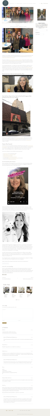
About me (16, 23)
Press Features (6, 263)
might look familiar (45, 26)
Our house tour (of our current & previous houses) (10, 156)
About (3, 263)
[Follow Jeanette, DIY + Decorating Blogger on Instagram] (4, 274)
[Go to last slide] (4, 293)
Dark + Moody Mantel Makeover (6, 278)
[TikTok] (43, 3)
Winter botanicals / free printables (8, 155)
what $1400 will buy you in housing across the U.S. (15, 59)
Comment (4, 309)
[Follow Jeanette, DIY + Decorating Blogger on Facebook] (3, 274)
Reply (32, 337)
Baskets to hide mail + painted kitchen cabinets (10, 154)
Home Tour (24, 3)
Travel (19, 23)
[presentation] (6, 290)
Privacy (26, 410)
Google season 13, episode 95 (20, 137)
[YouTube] (47, 3)
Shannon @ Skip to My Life (6, 377)
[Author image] (9, 26)
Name (4, 320)
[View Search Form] (40, 3)
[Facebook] (44, 3)
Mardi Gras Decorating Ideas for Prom (28, 278)
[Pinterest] (45, 3)
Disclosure (29, 410)
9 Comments (25, 26)
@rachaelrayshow (22, 55)
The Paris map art (6, 153)
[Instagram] (41, 3)
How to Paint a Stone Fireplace (14, 295)
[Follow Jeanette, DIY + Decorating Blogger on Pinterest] (6, 274)
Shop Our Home (30, 3)
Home (20, 410)
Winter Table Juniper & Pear (29, 295)
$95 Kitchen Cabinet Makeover (6, 295)
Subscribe (34, 3)
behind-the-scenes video (29, 67)
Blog (27, 3)
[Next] (31, 293)
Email (19, 320)
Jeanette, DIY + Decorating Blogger (14, 26)
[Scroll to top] (47, 413)
